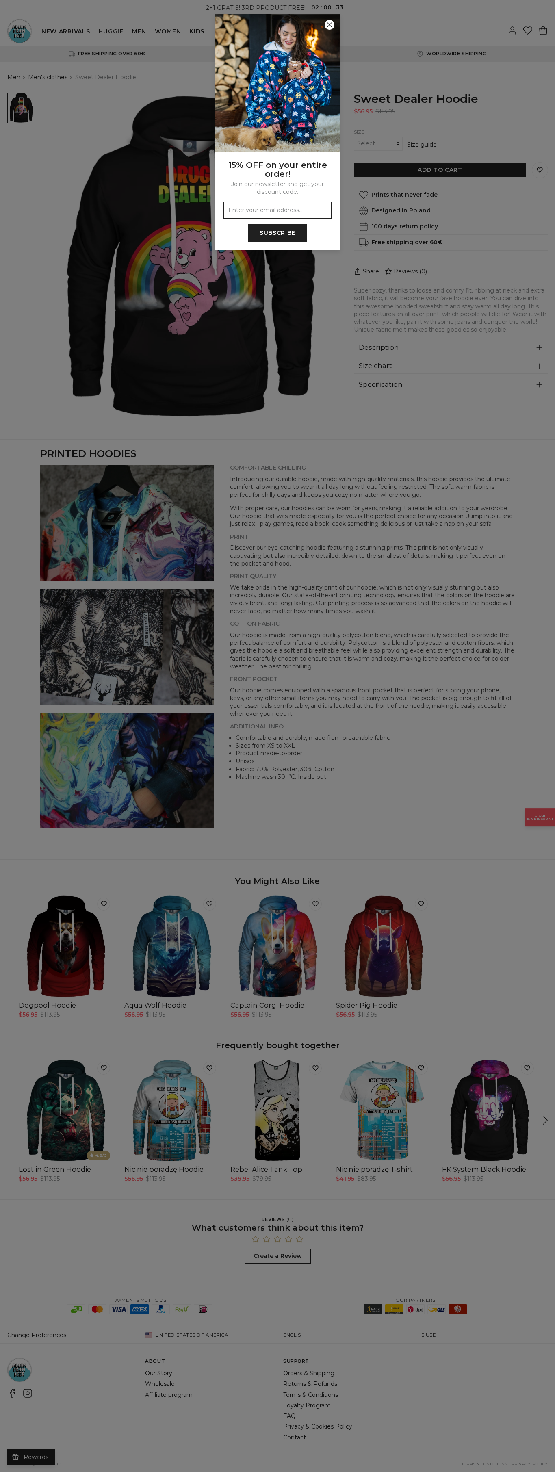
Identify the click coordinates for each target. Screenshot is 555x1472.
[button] (277, 736)
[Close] (329, 25)
